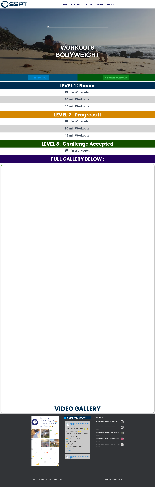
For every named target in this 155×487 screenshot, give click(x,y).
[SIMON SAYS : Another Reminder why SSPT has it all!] (54, 443)
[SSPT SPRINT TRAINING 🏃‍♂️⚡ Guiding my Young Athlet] (54, 452)
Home (65, 4)
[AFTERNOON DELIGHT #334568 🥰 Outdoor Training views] (45, 452)
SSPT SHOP (89, 4)
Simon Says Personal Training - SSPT (79, 424)
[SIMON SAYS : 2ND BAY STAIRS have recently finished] (45, 433)
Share (69, 450)
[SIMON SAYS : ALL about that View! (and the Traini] (35, 462)
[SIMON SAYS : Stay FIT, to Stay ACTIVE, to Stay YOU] (35, 452)
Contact (111, 4)
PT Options (75, 4)
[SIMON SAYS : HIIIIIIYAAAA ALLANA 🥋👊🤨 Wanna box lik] (54, 433)
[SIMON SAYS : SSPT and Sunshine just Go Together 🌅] (45, 443)
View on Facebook (71, 449)
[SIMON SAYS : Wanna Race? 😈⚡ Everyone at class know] (35, 433)
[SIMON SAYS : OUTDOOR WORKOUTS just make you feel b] (45, 462)
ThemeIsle (121, 479)
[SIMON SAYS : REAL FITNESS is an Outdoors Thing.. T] (35, 443)
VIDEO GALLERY (77, 408)
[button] (66, 4)
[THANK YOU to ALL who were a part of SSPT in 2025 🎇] (54, 462)
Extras (100, 4)
